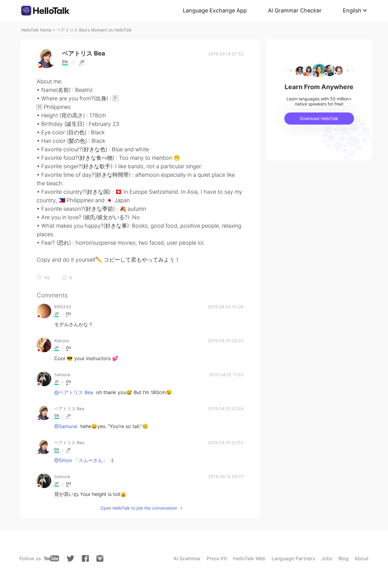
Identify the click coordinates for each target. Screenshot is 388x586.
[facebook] (85, 558)
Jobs (326, 558)
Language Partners (293, 558)
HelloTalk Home (36, 29)
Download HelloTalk (319, 118)
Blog (343, 558)
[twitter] (70, 558)
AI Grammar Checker (295, 10)
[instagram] (99, 558)
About (362, 558)
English (352, 10)
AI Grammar (187, 558)
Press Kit (217, 558)
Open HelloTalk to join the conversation (138, 508)
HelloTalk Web (249, 558)
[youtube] (51, 558)
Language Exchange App (215, 10)
